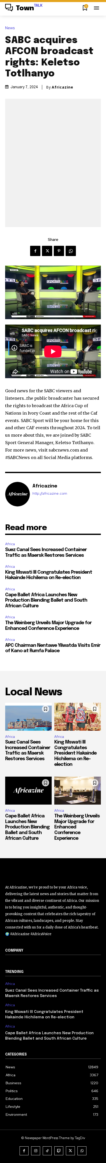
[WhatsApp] (71, 251)
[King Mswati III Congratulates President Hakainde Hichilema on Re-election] (77, 717)
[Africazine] (17, 494)
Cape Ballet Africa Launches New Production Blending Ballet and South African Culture (46, 600)
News (10, 28)
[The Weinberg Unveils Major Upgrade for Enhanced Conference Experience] (77, 791)
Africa (10, 544)
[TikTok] (47, 1150)
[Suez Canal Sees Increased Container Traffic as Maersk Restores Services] (28, 717)
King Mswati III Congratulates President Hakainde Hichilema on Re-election (75, 753)
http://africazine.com (49, 493)
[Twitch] (58, 1150)
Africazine (62, 87)
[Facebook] (35, 251)
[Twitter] (47, 251)
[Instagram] (35, 1150)
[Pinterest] (59, 251)
